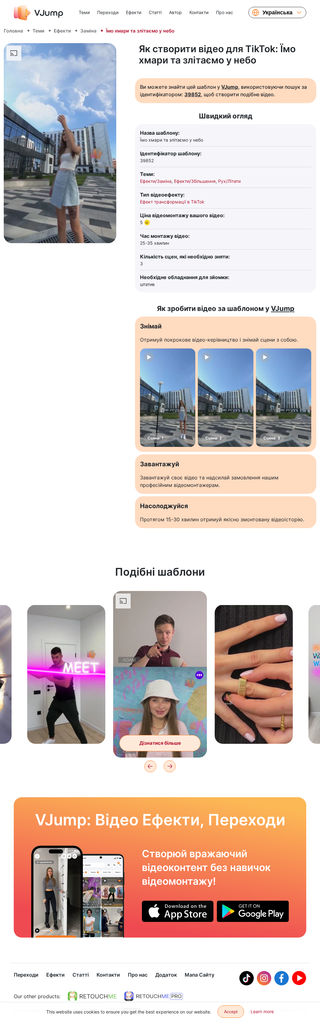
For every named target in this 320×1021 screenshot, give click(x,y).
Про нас (224, 12)
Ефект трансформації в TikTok (172, 201)
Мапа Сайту (199, 975)
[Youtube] (299, 978)
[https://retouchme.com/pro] (153, 996)
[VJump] (38, 12)
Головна (13, 31)
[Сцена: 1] (167, 397)
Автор (175, 12)
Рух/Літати (229, 181)
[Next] (170, 766)
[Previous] (150, 766)
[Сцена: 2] (225, 397)
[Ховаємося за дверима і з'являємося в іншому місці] (57, 892)
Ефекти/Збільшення (195, 181)
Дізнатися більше (66, 729)
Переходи (107, 12)
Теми (84, 12)
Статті (155, 12)
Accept (231, 1011)
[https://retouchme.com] (92, 996)
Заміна (88, 31)
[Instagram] (264, 978)
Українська (277, 12)
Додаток (166, 975)
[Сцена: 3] (283, 397)
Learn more (262, 1011)
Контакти (198, 12)
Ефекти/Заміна (156, 181)
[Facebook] (281, 978)
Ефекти (133, 12)
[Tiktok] (246, 978)
